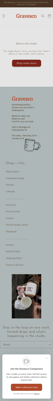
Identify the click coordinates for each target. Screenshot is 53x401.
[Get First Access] (49, 344)
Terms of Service (15, 265)
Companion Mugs (15, 178)
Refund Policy (13, 251)
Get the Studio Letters (17, 224)
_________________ (15, 198)
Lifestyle (10, 191)
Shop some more (26, 63)
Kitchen (10, 185)
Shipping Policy (14, 258)
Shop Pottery (12, 171)
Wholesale (11, 231)
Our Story (11, 205)
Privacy (10, 245)
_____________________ (17, 238)
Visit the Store (13, 211)
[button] (3, 16)
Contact (10, 218)
